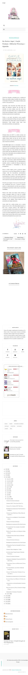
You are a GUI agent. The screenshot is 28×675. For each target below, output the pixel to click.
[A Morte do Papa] (5, 378)
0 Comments (5, 233)
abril (8, 494)
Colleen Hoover (10, 384)
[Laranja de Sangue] (5, 390)
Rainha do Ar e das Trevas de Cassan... (13, 271)
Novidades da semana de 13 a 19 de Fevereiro (16, 542)
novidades (19, 426)
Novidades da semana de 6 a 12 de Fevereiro (16, 576)
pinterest (7, 357)
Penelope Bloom (11, 372)
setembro (9, 485)
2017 (6, 477)
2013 (6, 601)
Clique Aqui (16, 85)
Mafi (6, 616)
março (8, 496)
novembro (9, 481)
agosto (8, 486)
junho (8, 490)
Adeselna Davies (9, 613)
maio (8, 492)
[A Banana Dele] (5, 372)
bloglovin (15, 357)
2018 (6, 475)
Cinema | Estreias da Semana (12, 500)
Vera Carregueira (9, 621)
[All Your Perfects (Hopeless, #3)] (5, 384)
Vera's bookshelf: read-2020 (15, 366)
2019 (6, 473)
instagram (15, 351)
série (11, 428)
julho (8, 488)
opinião (6, 428)
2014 (6, 599)
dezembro (9, 479)
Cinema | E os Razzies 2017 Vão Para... (14, 506)
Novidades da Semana (18, 423)
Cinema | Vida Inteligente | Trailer (14, 549)
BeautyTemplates (16, 669)
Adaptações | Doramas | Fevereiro (14, 591)
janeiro (8, 593)
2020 (6, 471)
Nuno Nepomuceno (11, 378)
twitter (22, 351)
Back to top (21, 672)
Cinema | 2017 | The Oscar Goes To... (14, 503)
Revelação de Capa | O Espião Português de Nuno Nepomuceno (14, 641)
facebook (7, 351)
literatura (13, 426)
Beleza (6, 423)
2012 (6, 603)
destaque (7, 426)
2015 (6, 597)
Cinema (10, 423)
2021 (6, 469)
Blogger (17, 662)
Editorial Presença (14, 37)
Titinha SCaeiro (8, 619)
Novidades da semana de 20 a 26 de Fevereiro (16, 524)
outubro (9, 483)
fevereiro (9, 498)
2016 (6, 595)
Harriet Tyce (10, 390)
